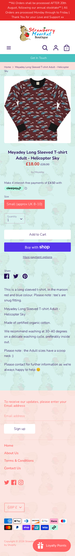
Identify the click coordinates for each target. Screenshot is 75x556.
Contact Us (12, 468)
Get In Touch (37, 58)
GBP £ (12, 507)
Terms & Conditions (19, 460)
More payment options (37, 257)
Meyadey (39, 172)
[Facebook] (13, 482)
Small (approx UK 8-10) (24, 204)
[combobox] (14, 218)
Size (6, 196)
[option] (37, 58)
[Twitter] (6, 482)
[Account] (56, 46)
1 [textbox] (8, 220)
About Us (11, 453)
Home (8, 445)
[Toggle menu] (8, 47)
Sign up (19, 428)
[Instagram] (20, 482)
